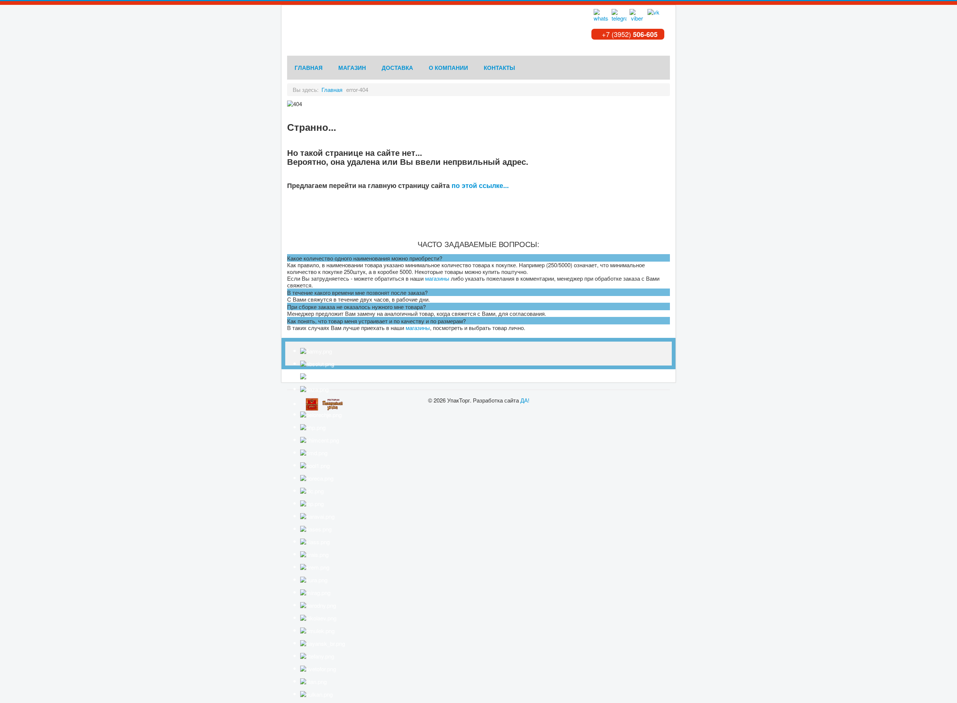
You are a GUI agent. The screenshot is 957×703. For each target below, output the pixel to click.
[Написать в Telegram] (619, 16)
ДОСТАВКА (397, 68)
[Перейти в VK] (654, 16)
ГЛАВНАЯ (309, 68)
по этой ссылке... (480, 185)
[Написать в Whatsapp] (601, 16)
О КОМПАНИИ (448, 68)
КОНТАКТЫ (499, 68)
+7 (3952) (629, 34)
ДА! (524, 400)
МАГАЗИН (352, 68)
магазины (437, 278)
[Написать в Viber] (637, 16)
